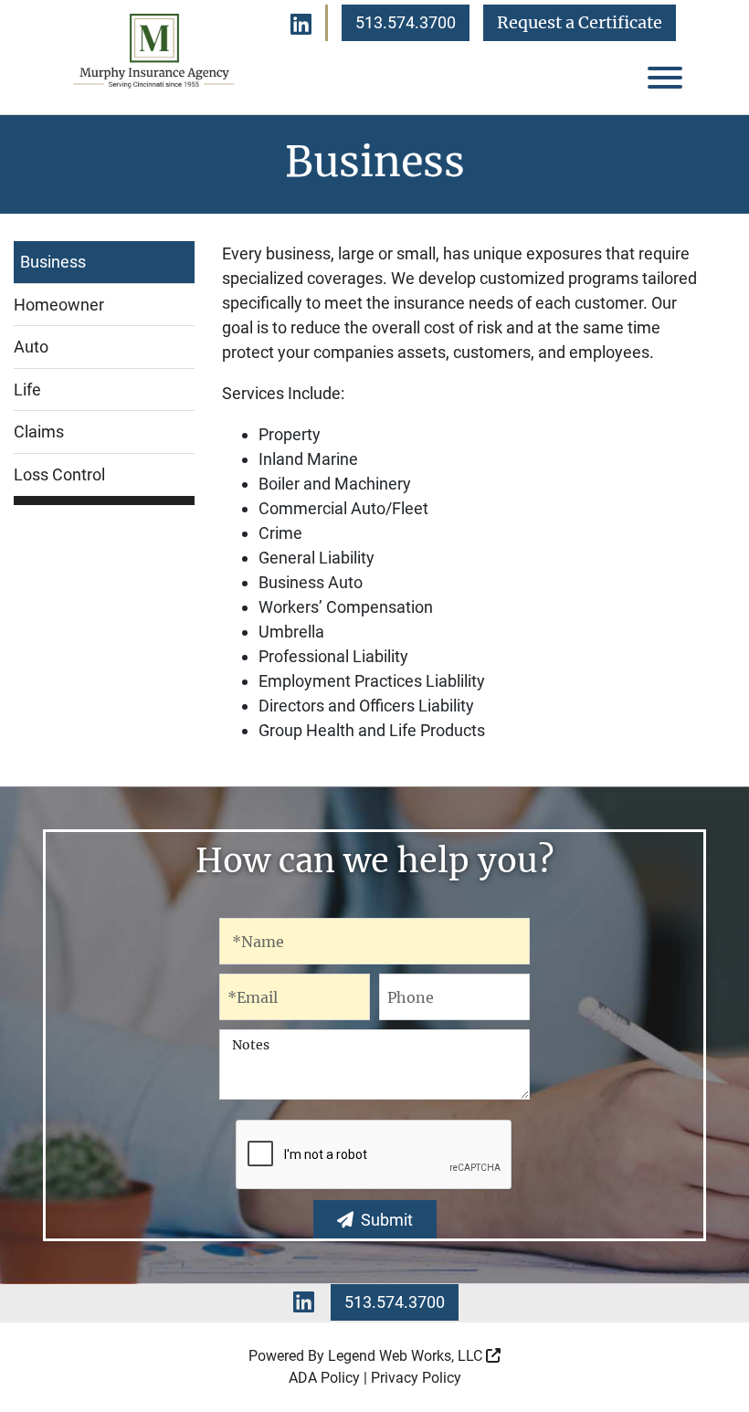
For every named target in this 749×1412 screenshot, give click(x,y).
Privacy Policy (416, 1377)
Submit (387, 1219)
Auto (31, 346)
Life (27, 389)
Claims (39, 431)
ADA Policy (324, 1377)
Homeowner (59, 304)
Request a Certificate (579, 22)
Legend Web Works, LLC (407, 1356)
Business (53, 261)
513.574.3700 (405, 22)
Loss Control (59, 474)
